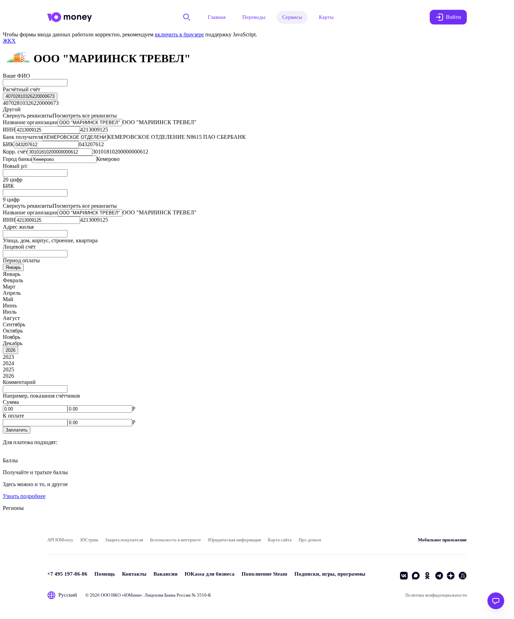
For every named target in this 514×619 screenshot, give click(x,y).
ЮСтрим (89, 539)
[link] (9, 41)
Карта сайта (280, 539)
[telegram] (439, 575)
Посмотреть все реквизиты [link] (84, 116)
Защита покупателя (124, 539)
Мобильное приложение (442, 539)
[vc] (462, 575)
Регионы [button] (13, 508)
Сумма (11, 402)
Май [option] (8, 299)
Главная (217, 17)
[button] (16, 430)
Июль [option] (9, 312)
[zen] (451, 575)
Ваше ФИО (16, 76)
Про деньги (310, 539)
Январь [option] (11, 274)
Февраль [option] (13, 280)
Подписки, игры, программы (329, 574)
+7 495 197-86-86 (67, 574)
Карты (326, 17)
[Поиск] (187, 17)
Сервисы (292, 17)
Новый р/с (15, 166)
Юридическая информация (234, 539)
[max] (416, 575)
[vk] (404, 575)
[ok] (427, 575)
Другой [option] (12, 109)
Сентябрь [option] (14, 324)
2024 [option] (8, 363)
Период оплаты (21, 260)
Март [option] (9, 287)
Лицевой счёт (19, 247)
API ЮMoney (60, 539)
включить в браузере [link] (179, 34)
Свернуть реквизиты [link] (27, 116)
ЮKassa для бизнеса (210, 574)
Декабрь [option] (12, 343)
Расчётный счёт (21, 89)
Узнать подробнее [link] (24, 496)
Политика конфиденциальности (436, 595)
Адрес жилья (18, 227)
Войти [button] (453, 17)
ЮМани (132, 595)
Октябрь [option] (13, 331)
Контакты (134, 574)
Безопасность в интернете (175, 539)
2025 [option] (8, 369)
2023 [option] (8, 357)
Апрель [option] (12, 293)
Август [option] (11, 318)
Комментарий (19, 382)
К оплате (13, 416)
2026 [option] (8, 376)
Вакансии (166, 574)
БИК (8, 186)
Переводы (253, 17)
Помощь (104, 574)
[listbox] (30, 96)
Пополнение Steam (264, 574)
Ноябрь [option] (11, 337)
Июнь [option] (10, 305)
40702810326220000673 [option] (31, 103)
